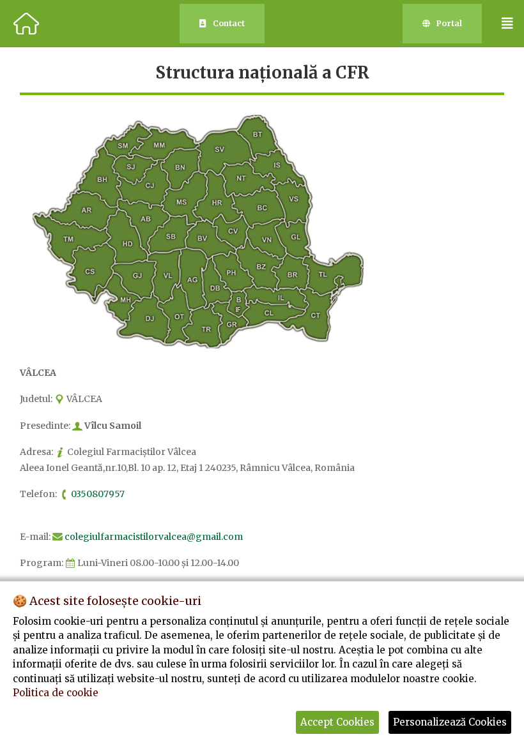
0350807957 (98, 494)
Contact (229, 23)
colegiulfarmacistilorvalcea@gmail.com (154, 536)
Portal (449, 23)
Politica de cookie (55, 693)
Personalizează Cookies (450, 722)
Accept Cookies (337, 722)
